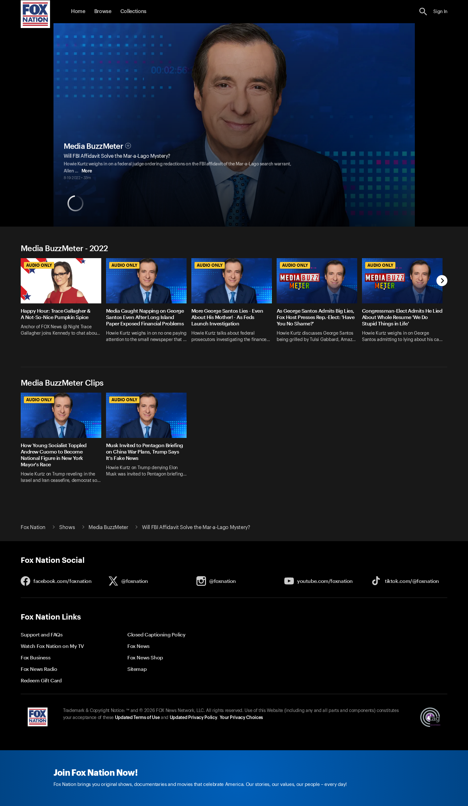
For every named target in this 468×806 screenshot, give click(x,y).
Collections (133, 11)
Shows (67, 527)
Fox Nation (33, 527)
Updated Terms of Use (137, 717)
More (87, 171)
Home (78, 11)
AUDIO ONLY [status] (39, 265)
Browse (102, 11)
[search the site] (423, 11)
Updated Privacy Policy (193, 717)
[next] (442, 281)
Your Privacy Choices (241, 717)
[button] (423, 11)
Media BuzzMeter (94, 146)
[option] (63, 304)
